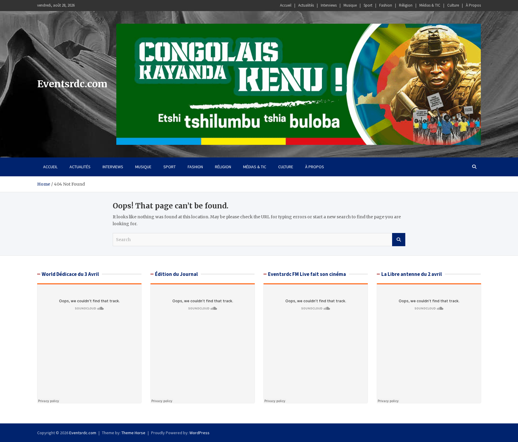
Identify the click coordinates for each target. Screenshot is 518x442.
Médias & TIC (429, 5)
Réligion (405, 5)
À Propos (473, 5)
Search (398, 239)
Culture (453, 5)
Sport (368, 5)
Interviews (329, 5)
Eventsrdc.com (72, 84)
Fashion (385, 5)
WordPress (199, 432)
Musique (350, 5)
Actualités (306, 5)
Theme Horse (133, 432)
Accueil (285, 5)
